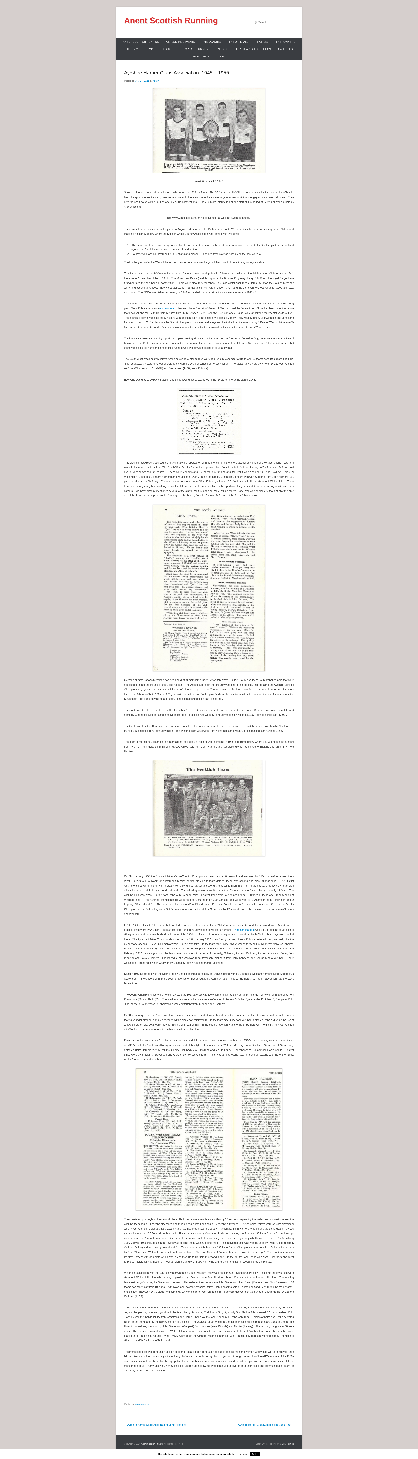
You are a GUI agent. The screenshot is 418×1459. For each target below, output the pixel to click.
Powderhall (202, 56)
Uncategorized (141, 1404)
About (167, 49)
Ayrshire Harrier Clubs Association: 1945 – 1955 (176, 72)
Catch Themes (287, 1444)
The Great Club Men (193, 49)
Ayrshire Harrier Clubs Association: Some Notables (155, 1424)
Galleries (285, 49)
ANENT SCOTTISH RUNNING (141, 41)
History (221, 49)
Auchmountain (167, 308)
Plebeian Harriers (244, 929)
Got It (255, 1454)
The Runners (285, 41)
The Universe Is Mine (140, 49)
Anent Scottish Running (171, 20)
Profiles (262, 41)
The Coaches (212, 41)
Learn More (242, 1454)
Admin (156, 81)
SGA (222, 56)
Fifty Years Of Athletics (252, 49)
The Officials (238, 41)
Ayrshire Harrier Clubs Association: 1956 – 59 (266, 1424)
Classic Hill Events (180, 41)
